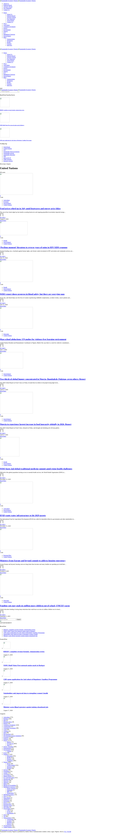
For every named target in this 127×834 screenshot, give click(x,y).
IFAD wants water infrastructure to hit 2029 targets (23, 515)
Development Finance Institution (12, 736)
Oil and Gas (10, 743)
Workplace (10, 40)
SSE (4, 156)
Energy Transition (8, 746)
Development (7, 734)
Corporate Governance (9, 728)
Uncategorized (7, 825)
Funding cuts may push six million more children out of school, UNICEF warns (35, 606)
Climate (9, 751)
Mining (9, 742)
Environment (7, 30)
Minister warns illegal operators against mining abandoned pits (20, 636)
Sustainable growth (8, 153)
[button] (1, 88)
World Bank (6, 147)
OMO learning (7, 159)
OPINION (6, 799)
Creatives (6, 731)
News (5, 23)
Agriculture (6, 25)
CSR (8, 810)
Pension (9, 768)
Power (5, 802)
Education (6, 334)
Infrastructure (7, 779)
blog (4, 720)
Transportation (11, 39)
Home (5, 13)
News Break (6, 797)
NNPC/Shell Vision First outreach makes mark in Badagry (12, 125)
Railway (9, 824)
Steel (8, 745)
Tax (4, 816)
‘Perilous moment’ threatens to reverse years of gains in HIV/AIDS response (33, 247)
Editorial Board (7, 5)
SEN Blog (6, 807)
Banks (8, 763)
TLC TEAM (67, 831)
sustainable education (9, 155)
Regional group (7, 805)
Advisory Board (7, 6)
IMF (8, 791)
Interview (9, 45)
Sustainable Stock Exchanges (11, 151)
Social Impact (7, 36)
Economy (6, 201)
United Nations (7, 148)
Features (9, 43)
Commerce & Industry (9, 26)
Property (9, 759)
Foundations (10, 813)
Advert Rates (10, 20)
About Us (6, 3)
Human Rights (7, 776)
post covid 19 (7, 158)
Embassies (10, 790)
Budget (5, 723)
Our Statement (7, 8)
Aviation (9, 821)
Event (5, 753)
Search (19, 619)
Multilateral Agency (8, 794)
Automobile (10, 819)
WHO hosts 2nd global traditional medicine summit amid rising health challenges (36, 469)
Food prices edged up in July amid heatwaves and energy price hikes (30, 208)
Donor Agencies (11, 788)
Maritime (9, 822)
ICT (4, 33)
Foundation (6, 771)
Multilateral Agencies (9, 34)
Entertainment (7, 748)
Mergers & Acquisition (9, 785)
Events (9, 811)
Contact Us (6, 10)
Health (9, 42)
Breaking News (7, 722)
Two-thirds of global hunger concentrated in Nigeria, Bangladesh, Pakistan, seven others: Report (43, 379)
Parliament (6, 801)
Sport (4, 815)
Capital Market (11, 765)
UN (4, 150)
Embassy (5, 739)
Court (5, 729)
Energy (5, 28)
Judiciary (5, 782)
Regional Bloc (7, 555)
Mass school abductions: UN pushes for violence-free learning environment (33, 339)
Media (5, 784)
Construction (6, 726)
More (4, 37)
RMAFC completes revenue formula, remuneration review (12, 110)
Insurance (9, 767)
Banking (5, 719)
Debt (4, 732)
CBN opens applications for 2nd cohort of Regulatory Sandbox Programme (16, 140)
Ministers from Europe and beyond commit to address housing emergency (32, 560)
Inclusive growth (8, 161)
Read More (3, 220)
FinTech (5, 770)
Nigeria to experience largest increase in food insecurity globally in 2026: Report (35, 424)
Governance (6, 774)
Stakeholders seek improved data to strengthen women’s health (20, 634)
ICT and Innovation (8, 777)
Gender (5, 773)
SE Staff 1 (3, 217)
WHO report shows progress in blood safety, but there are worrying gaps (32, 294)
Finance (5, 31)
